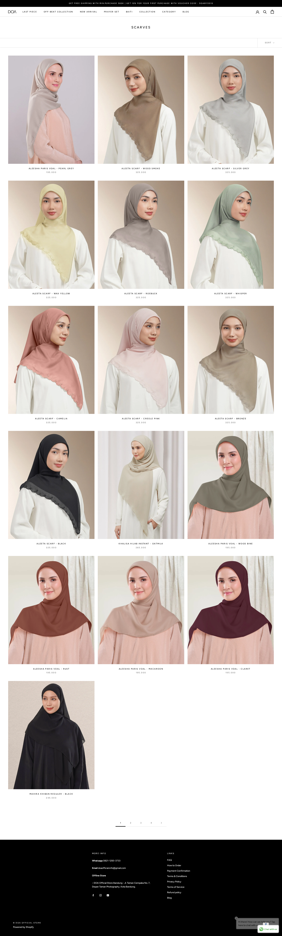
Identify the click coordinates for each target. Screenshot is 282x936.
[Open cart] (272, 12)
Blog (169, 897)
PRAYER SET (111, 12)
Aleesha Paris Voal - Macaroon (141, 669)
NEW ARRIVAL (88, 12)
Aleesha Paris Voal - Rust (51, 669)
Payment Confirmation (178, 870)
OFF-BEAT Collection (58, 12)
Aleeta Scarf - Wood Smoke (141, 168)
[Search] (265, 11)
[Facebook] (93, 895)
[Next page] (161, 823)
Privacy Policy (174, 881)
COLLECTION (147, 12)
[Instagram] (100, 895)
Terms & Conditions (177, 876)
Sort (268, 43)
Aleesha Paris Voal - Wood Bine (230, 544)
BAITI (129, 12)
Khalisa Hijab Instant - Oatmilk (141, 544)
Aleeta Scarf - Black (51, 544)
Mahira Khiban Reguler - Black (51, 794)
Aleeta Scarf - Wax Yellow (51, 293)
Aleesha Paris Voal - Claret (231, 669)
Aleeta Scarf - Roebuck (141, 293)
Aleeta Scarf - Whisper (230, 293)
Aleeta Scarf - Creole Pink (141, 418)
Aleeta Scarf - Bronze (230, 418)
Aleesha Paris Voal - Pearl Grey (51, 168)
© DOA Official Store (27, 923)
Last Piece (30, 12)
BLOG (186, 12)
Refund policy (174, 892)
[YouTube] (108, 895)
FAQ (169, 860)
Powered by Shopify (23, 927)
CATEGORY (169, 12)
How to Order (174, 865)
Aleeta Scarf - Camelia (51, 418)
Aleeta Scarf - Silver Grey (230, 168)
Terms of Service (175, 887)
